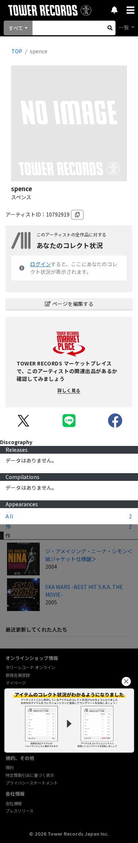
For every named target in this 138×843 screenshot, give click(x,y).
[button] (126, 681)
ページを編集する (72, 303)
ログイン (40, 264)
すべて (15, 28)
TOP (16, 51)
